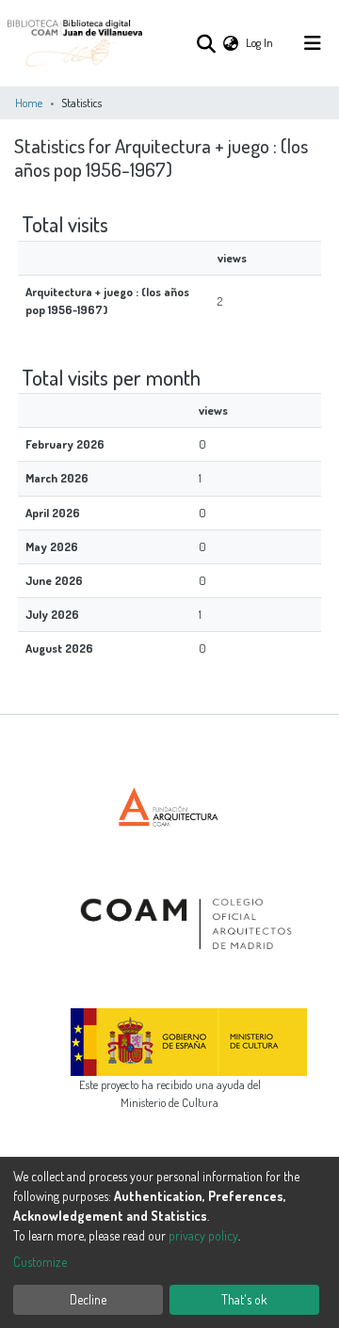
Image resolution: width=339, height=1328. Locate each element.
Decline (88, 1299)
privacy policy (203, 1235)
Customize (40, 1262)
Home (28, 102)
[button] (230, 43)
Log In (260, 42)
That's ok (244, 1299)
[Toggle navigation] (312, 43)
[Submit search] (206, 43)
